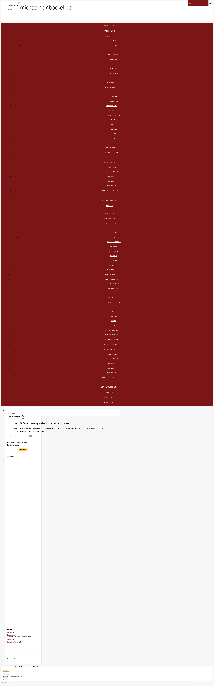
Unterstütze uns (109, 200)
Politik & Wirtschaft (111, 152)
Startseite (109, 25)
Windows (113, 68)
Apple (114, 40)
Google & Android (114, 54)
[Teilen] (4, 682)
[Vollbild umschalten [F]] (6, 682)
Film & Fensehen (114, 115)
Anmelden (10, 632)
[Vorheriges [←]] (2, 684)
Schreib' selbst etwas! (14, 642)
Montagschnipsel (111, 143)
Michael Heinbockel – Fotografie (111, 195)
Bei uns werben (111, 167)
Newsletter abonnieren (111, 190)
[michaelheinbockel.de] (45, 7)
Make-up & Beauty (114, 101)
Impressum (12, 10)
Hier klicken (18, 659)
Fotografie (113, 119)
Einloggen (111, 176)
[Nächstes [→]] (4, 684)
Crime (111, 78)
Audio (113, 138)
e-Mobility (111, 82)
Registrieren (111, 185)
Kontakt (111, 181)
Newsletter (10, 639)
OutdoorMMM (111, 106)
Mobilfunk (114, 59)
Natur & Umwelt (111, 147)
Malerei (114, 129)
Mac (115, 50)
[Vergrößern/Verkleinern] (8, 682)
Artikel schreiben (111, 171)
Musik (113, 133)
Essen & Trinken (111, 87)
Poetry (113, 124)
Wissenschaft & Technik (111, 157)
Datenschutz (13, 5)
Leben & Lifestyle (114, 96)
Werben (109, 206)
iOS (116, 45)
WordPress (114, 73)
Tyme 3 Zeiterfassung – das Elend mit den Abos (41, 423)
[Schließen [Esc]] (2, 682)
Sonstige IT (113, 64)
